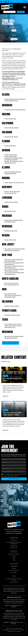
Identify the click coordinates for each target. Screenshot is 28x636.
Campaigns (14, 566)
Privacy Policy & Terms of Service (14, 579)
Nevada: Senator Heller (10, 239)
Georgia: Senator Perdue (11, 156)
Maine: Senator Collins (10, 211)
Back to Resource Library (10, 343)
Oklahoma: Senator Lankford (12, 306)
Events (14, 568)
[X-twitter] (11, 1)
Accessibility (14, 582)
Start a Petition (14, 570)
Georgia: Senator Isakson (11, 154)
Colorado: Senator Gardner (11, 136)
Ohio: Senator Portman (10, 293)
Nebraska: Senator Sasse (11, 230)
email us (14, 87)
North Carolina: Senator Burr (12, 284)
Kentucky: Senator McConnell (12, 191)
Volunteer (14, 572)
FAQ (14, 560)
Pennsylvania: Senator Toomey (12, 315)
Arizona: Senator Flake (10, 118)
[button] (25, 7)
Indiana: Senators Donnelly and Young (14, 182)
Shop (24, 1)
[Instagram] (3, 1)
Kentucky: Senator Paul (10, 193)
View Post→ (6, 396)
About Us (14, 540)
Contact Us (14, 547)
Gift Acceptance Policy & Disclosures (14, 543)
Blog (14, 558)
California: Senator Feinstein (11, 127)
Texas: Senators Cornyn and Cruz (13, 324)
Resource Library (14, 554)
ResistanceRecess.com (8, 78)
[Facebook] (8, 1)
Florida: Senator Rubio (10, 145)
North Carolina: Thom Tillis (11, 283)
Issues (14, 556)
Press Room (14, 545)
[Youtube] (6, 1)
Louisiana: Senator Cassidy (11, 202)
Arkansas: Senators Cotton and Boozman (15, 109)
